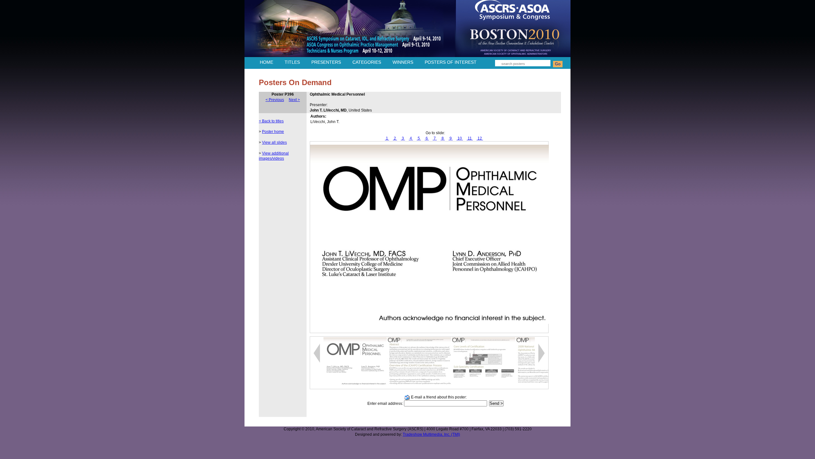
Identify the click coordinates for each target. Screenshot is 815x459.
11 (470, 138)
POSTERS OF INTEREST (451, 62)
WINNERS (403, 62)
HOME (266, 62)
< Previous (275, 100)
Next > (294, 100)
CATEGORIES (366, 62)
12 (480, 138)
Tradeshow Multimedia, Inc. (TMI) (431, 434)
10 (460, 138)
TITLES (292, 62)
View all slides (274, 142)
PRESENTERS (326, 62)
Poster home (273, 131)
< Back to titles (271, 121)
